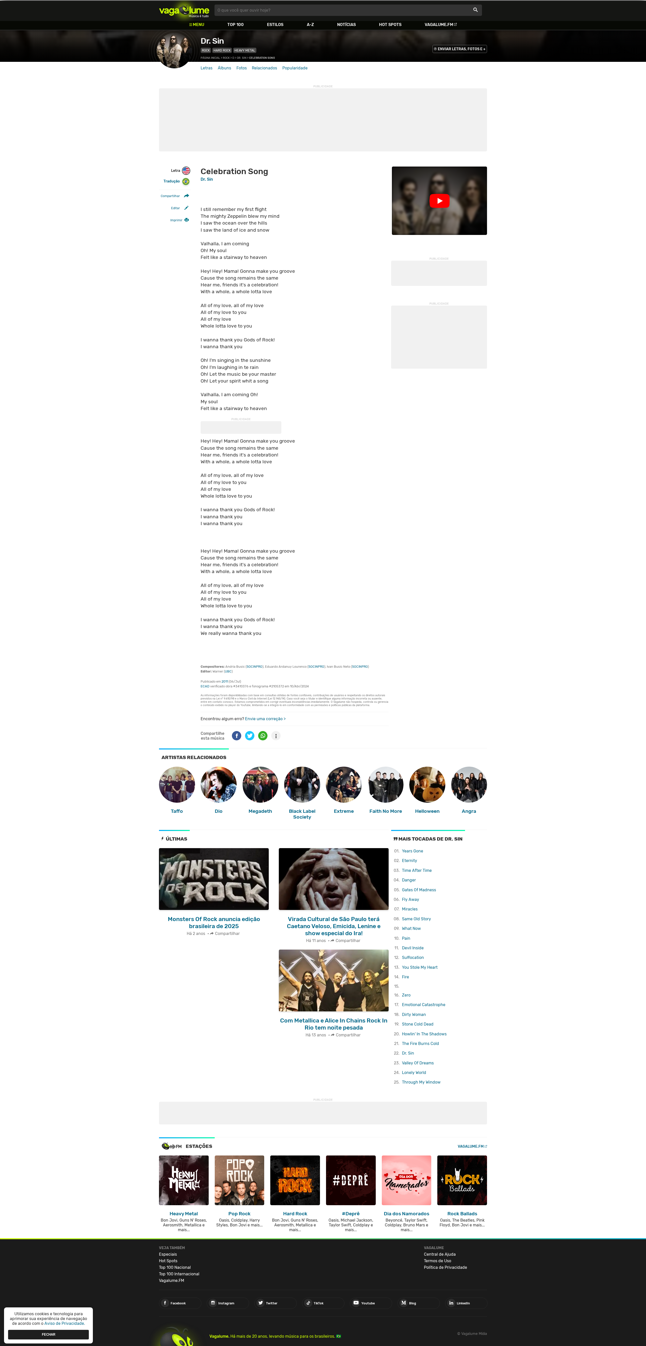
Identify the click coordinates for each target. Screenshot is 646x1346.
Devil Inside (413, 948)
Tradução (172, 181)
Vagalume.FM (439, 24)
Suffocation (413, 957)
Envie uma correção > (265, 718)
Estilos (275, 24)
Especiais (168, 1254)
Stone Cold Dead (418, 1024)
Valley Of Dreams (418, 1063)
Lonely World (414, 1072)
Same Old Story (416, 919)
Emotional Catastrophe (423, 1004)
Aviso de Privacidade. (64, 1323)
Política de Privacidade (445, 1267)
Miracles (410, 909)
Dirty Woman (414, 1014)
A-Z (310, 24)
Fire (405, 977)
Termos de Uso (437, 1260)
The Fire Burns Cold (420, 1043)
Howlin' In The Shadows (424, 1034)
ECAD (205, 686)
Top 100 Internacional (179, 1274)
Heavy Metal (244, 50)
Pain (406, 938)
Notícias (346, 24)
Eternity (409, 860)
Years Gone (412, 851)
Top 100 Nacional (175, 1267)
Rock (206, 50)
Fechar (48, 1334)
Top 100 (235, 24)
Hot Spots (390, 24)
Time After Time (417, 870)
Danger (409, 880)
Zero (406, 995)
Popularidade (295, 68)
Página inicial (210, 58)
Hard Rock (222, 50)
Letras (206, 68)
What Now (411, 928)
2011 (225, 681)
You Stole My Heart (420, 967)
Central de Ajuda (440, 1254)
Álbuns (224, 68)
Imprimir (176, 220)
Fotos (241, 68)
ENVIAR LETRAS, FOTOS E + (462, 49)
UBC (228, 671)
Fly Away (410, 899)
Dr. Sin (212, 41)
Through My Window (421, 1082)
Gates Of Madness (419, 889)
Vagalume (184, 10)
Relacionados (264, 68)
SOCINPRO (254, 666)
